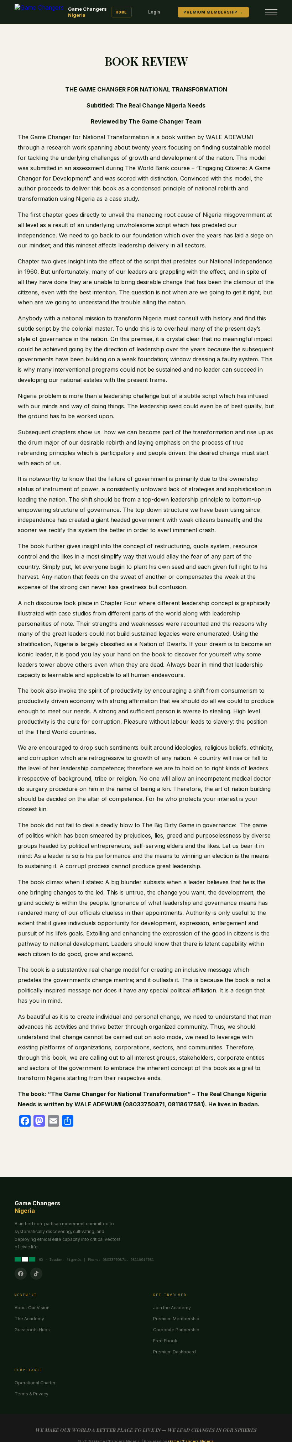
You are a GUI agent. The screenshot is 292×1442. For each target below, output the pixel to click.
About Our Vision (32, 1307)
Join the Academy (172, 1307)
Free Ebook (165, 1340)
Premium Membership (176, 1318)
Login (154, 12)
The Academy (29, 1318)
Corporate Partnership (176, 1329)
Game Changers (87, 11)
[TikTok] (36, 1274)
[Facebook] (21, 1274)
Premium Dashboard (174, 1351)
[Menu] (271, 12)
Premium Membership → (213, 12)
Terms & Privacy (31, 1393)
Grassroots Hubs (32, 1329)
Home (121, 12)
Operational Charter (35, 1382)
